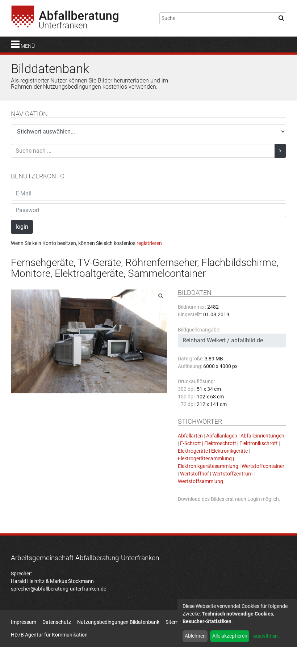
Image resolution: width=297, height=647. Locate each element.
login (22, 226)
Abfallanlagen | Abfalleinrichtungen (245, 436)
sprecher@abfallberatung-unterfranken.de (58, 589)
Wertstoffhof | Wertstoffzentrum (216, 474)
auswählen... (267, 636)
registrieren (149, 243)
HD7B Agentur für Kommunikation (49, 635)
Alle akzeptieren (229, 636)
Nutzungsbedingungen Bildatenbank (118, 622)
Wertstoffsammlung (200, 481)
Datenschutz (56, 622)
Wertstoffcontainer (263, 466)
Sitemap (175, 622)
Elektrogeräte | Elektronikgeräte (213, 451)
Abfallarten (190, 436)
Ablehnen (195, 636)
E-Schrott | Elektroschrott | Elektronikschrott (229, 443)
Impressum (23, 622)
